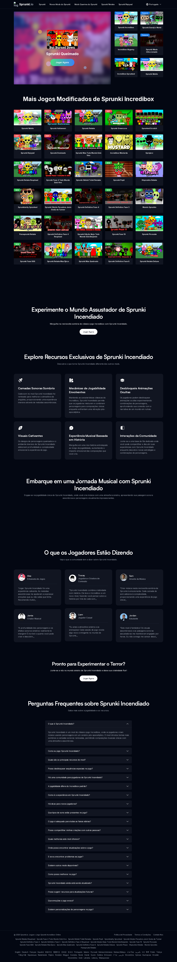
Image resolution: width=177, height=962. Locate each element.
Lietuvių (95, 958)
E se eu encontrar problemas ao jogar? (65, 856)
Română (58, 955)
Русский (94, 952)
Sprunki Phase (122, 945)
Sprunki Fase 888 (26, 945)
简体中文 (48, 952)
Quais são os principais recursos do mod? (67, 760)
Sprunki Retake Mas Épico (45, 945)
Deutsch (25, 952)
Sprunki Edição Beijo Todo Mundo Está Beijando (109, 942)
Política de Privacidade (123, 935)
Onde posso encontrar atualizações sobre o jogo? (70, 848)
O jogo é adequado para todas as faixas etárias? (69, 821)
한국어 (70, 952)
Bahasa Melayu (120, 952)
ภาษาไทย (130, 952)
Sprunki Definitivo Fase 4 (30, 942)
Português (78, 952)
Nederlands (42, 955)
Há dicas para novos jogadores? (62, 804)
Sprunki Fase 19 (136, 942)
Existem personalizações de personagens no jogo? (70, 909)
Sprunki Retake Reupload (25, 939)
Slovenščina (72, 958)
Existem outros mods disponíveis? (63, 865)
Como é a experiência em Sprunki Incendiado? (69, 795)
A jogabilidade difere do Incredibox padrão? (67, 786)
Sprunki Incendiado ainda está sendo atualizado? (70, 883)
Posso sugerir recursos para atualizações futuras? (71, 892)
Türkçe (159, 952)
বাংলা (143, 952)
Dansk (87, 955)
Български (147, 955)
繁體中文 (56, 952)
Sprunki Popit (98, 939)
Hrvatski (155, 955)
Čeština (100, 955)
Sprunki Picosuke (150, 942)
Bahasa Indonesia (105, 952)
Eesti (80, 958)
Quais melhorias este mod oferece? (64, 839)
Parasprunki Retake (88, 948)
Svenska (73, 955)
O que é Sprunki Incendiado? (61, 724)
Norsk (81, 955)
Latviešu (87, 958)
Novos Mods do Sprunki (60, 4)
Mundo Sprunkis (151, 945)
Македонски (104, 958)
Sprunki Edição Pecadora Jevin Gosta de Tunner (143, 939)
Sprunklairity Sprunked (113, 939)
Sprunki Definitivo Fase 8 (86, 945)
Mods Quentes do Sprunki (86, 4)
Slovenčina (129, 955)
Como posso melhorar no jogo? (62, 874)
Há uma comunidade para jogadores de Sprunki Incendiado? (75, 777)
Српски (138, 955)
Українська (32, 955)
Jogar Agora (62, 62)
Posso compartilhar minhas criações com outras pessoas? (74, 830)
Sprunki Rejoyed (126, 4)
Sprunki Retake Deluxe (106, 945)
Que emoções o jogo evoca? (61, 900)
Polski (152, 952)
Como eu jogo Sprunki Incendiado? (64, 751)
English (17, 952)
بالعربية (138, 952)
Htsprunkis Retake (136, 945)
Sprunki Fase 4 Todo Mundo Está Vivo (52, 939)
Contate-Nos (158, 935)
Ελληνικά (108, 955)
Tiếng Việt (22, 955)
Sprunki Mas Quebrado (66, 945)
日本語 (63, 952)
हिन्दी (147, 952)
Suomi (93, 955)
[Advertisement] (88, 281)
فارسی (121, 955)
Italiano (86, 952)
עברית (115, 955)
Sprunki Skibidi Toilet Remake (79, 939)
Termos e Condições (142, 935)
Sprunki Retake (108, 4)
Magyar (66, 955)
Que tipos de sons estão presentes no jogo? (67, 812)
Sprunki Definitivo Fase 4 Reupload (75, 942)
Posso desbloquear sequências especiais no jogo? (70, 768)
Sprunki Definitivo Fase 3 (50, 942)
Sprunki (42, 4)
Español (41, 952)
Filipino (51, 955)
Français (33, 952)
